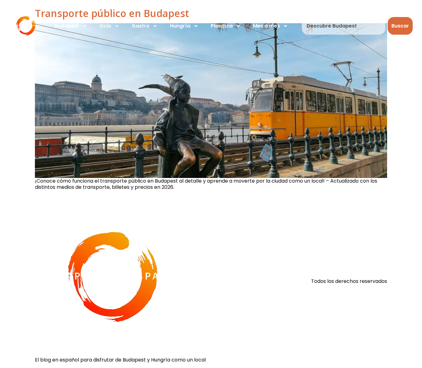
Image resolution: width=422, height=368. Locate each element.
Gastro (141, 25)
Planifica (222, 25)
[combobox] (343, 26)
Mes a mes (266, 25)
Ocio (105, 25)
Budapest (67, 25)
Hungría (180, 25)
